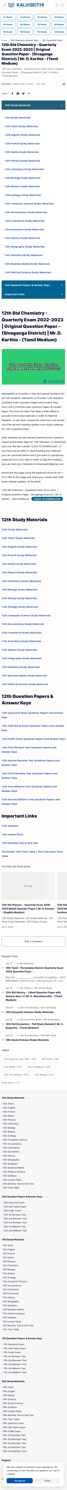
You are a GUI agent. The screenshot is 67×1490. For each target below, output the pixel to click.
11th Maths (8, 1257)
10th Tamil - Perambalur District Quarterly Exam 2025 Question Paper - (34, 969)
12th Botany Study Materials (22, 186)
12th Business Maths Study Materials (27, 263)
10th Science (9, 1399)
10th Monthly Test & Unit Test (18, 1415)
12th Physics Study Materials (22, 160)
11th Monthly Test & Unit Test (18, 1325)
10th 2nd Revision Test (14, 1439)
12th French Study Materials (22, 143)
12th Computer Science (15, 1139)
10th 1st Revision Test (14, 1435)
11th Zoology (9, 1277)
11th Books (42, 32)
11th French (9, 1253)
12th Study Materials (17, 117)
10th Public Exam (11, 1431)
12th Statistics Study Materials (23, 255)
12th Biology (9, 1127)
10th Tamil (8, 1387)
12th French (9, 1111)
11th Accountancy (12, 1285)
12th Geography (11, 1159)
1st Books (8, 17)
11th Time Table (11, 1329)
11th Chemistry (10, 1265)
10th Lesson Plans (12, 1411)
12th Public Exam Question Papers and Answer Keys (33, 738)
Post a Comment (33, 941)
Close (47, 1480)
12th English (9, 1107)
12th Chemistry (11, 1123)
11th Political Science (14, 1313)
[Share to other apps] (29, 93)
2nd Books (25, 17)
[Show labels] (11, 1082)
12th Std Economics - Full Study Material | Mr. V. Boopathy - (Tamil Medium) (34, 1025)
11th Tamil (8, 1245)
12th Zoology (9, 1135)
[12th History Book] (43, 988)
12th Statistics (10, 1163)
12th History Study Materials (22, 237)
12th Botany (9, 1131)
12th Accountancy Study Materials (26, 212)
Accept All (19, 1480)
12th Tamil (8, 1103)
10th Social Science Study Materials (27, 1039)
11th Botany (9, 1273)
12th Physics (9, 1119)
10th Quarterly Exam (13, 1423)
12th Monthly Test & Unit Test (20, 843)
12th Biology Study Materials (22, 177)
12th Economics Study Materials (24, 229)
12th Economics (11, 1151)
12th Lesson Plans (12, 834)
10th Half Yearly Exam (14, 1427)
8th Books (59, 24)
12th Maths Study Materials (22, 152)
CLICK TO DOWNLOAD (47, 498)
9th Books (8, 32)
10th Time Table (11, 1419)
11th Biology (9, 1269)
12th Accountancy (12, 1143)
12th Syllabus (10, 825)
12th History (9, 1155)
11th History (9, 1297)
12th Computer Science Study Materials (29, 203)
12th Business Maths (13, 1167)
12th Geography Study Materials (25, 246)
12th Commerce (11, 1147)
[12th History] (26, 988)
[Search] (62, 4)
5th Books (8, 24)
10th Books (25, 32)
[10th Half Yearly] (48, 1035)
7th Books (42, 24)
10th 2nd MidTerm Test (15, 1451)
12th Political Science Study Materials (28, 272)
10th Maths (8, 1395)
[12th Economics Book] (30, 1019)
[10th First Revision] (30, 1035)
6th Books (25, 24)
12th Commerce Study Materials (24, 220)
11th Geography (11, 1301)
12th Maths (8, 1115)
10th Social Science (13, 1403)
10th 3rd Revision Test (14, 1443)
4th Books (59, 17)
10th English (9, 1391)
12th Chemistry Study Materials (24, 169)
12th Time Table (11, 1187)
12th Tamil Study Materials (21, 126)
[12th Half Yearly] (48, 1007)
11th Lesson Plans (12, 1321)
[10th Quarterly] (26, 963)
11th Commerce (11, 1289)
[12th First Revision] (30, 1007)
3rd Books (42, 17)
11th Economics (11, 1293)
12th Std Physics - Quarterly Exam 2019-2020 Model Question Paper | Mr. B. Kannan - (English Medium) (28, 908)
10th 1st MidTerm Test (14, 1447)
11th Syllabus (9, 1317)
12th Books (59, 32)
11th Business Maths (13, 1309)
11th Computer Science (15, 1281)
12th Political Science (14, 1171)
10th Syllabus (10, 1407)
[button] (56, 4)
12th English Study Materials (22, 134)
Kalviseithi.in (10, 393)
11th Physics (9, 1261)
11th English (9, 1249)
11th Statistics (10, 1305)
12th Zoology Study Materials (23, 195)
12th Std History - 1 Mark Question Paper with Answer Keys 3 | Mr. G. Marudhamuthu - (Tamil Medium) (34, 996)
